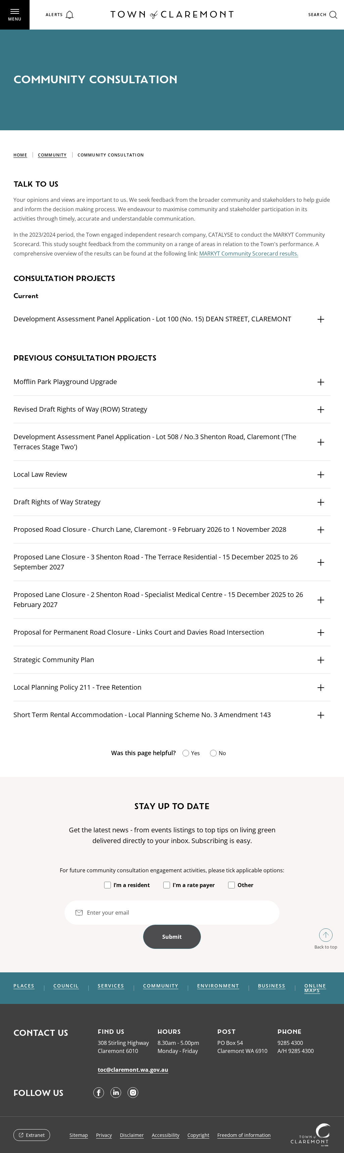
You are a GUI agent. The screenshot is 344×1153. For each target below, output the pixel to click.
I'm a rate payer (194, 885)
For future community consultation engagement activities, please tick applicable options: (172, 870)
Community (52, 155)
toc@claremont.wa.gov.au (133, 1069)
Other (245, 885)
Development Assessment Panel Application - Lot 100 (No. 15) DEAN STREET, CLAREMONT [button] (152, 318)
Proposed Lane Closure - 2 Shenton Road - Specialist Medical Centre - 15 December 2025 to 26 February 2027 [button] (158, 599)
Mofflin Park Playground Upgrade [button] (65, 381)
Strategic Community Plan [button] (53, 659)
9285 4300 (290, 1043)
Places (24, 985)
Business (272, 985)
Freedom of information (244, 1135)
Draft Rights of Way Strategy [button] (56, 501)
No (222, 753)
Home (20, 155)
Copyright (198, 1135)
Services (111, 985)
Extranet (35, 1135)
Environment (218, 985)
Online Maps (315, 988)
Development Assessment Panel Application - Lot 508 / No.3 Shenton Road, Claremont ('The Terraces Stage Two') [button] (154, 441)
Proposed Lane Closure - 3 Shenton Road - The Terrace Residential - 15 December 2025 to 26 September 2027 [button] (155, 561)
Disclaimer (132, 1135)
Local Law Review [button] (40, 474)
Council (66, 985)
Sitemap (79, 1135)
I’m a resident (132, 885)
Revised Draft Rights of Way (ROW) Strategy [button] (80, 409)
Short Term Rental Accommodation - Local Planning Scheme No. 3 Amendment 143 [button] (142, 714)
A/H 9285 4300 (295, 1051)
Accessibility (165, 1135)
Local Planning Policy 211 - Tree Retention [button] (77, 687)
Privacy (104, 1135)
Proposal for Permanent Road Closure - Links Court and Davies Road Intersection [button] (138, 632)
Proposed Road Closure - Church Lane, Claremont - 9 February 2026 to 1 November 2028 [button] (149, 529)
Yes (195, 753)
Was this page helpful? (143, 753)
